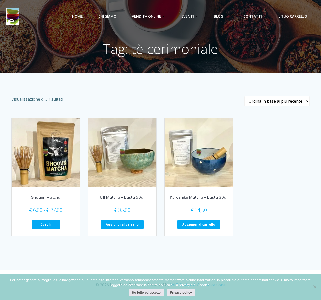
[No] (314, 286)
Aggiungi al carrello (122, 224)
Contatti (252, 16)
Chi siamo (107, 16)
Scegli (46, 224)
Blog (218, 16)
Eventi (187, 16)
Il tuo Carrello (292, 16)
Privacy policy (181, 292)
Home (77, 16)
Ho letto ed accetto (146, 292)
